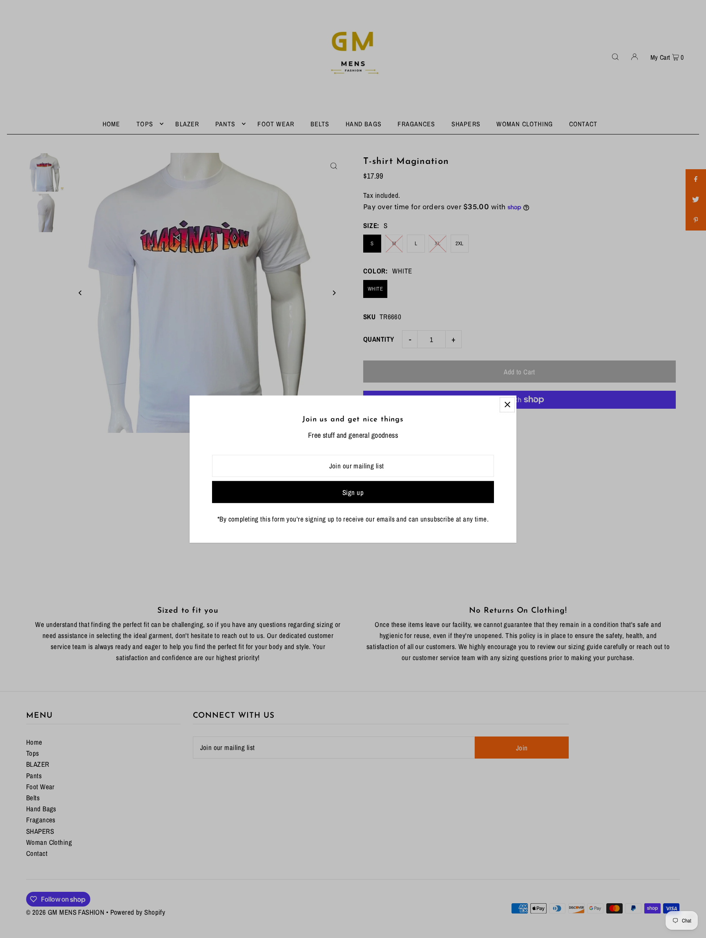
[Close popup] (507, 404)
